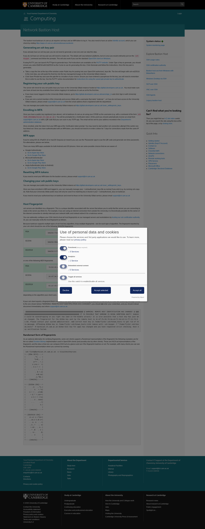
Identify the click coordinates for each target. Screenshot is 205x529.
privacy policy (80, 240)
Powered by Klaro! (138, 297)
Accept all (137, 290)
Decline (66, 290)
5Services (73, 270)
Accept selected (101, 290)
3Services (73, 252)
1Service (73, 261)
